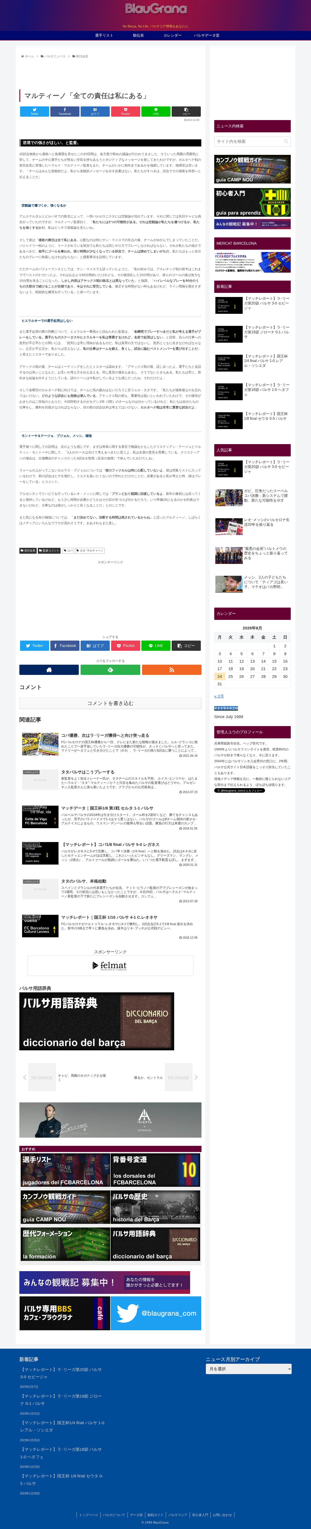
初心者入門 (200, 1515)
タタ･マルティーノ (91, 550)
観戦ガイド (155, 1515)
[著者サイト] (49, 670)
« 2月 (219, 696)
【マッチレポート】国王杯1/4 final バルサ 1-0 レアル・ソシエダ (62, 1426)
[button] (286, 141)
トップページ (88, 1515)
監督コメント (51, 550)
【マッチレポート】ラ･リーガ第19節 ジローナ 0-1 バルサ (61, 1400)
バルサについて (114, 1515)
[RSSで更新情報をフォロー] (171, 670)
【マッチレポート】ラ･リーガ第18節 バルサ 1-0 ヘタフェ (61, 1453)
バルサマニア (177, 1515)
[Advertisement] (110, 72)
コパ (70, 550)
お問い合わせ (222, 1515)
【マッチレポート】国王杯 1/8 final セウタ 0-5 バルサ (61, 1480)
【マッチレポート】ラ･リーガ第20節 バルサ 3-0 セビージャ (61, 1373)
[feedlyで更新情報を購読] (110, 670)
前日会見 (29, 550)
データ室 (136, 1515)
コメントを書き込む (110, 703)
